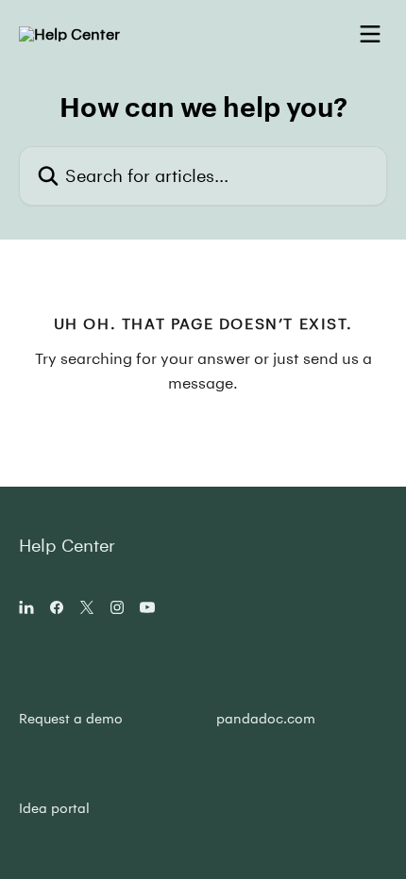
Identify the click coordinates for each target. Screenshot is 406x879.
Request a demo (71, 718)
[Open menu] (370, 34)
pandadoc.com (265, 718)
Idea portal (54, 808)
